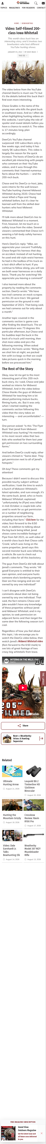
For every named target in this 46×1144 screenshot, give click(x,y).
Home (16, 23)
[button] (4, 7)
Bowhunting (27, 23)
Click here (31, 519)
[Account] (2, 3)
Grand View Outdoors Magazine (27, 1129)
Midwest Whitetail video (30, 641)
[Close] (42, 1133)
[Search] (36, 3)
